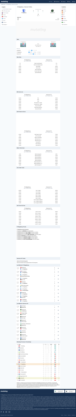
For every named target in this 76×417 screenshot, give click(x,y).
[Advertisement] (38, 29)
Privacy (65, 415)
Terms (62, 415)
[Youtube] (10, 411)
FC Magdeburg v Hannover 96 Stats (12, 4)
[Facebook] (2, 411)
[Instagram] (7, 411)
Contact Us (73, 415)
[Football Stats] (4, 1)
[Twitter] (4, 411)
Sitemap (69, 415)
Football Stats (3, 4)
